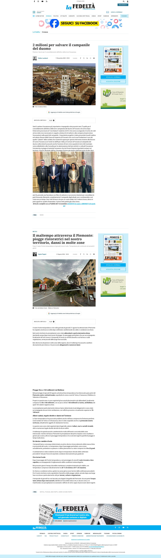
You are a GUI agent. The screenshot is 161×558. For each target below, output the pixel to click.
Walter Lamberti (43, 58)
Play (50, 120)
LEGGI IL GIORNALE (116, 12)
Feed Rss (48, 1)
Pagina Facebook (36, 1)
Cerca (123, 2)
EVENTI (39, 12)
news (42, 215)
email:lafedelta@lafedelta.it (96, 546)
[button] (127, 1)
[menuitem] (40, 16)
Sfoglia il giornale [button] (113, 77)
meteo (42, 492)
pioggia (47, 492)
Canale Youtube (44, 1)
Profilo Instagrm (40, 1)
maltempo (54, 492)
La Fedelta (36, 32)
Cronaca (45, 32)
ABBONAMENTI (123, 4)
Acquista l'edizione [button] (113, 81)
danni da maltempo (65, 492)
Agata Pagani (42, 254)
